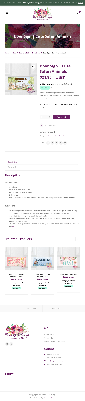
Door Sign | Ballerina (68, 274)
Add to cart (61, 117)
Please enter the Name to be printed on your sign (58, 105)
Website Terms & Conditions (54, 342)
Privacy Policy (49, 338)
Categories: (43, 136)
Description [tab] (12, 162)
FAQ (13, 226)
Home (7, 53)
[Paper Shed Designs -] (42, 13)
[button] (33, 67)
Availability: (43, 132)
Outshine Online (49, 398)
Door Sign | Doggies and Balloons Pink (16, 275)
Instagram (11, 344)
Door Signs (36, 53)
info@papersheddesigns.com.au (58, 361)
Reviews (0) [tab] (12, 167)
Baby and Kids (24, 53)
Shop (14, 53)
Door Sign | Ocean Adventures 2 (42, 275)
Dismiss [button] (80, 3)
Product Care (48, 334)
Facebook (7, 344)
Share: (42, 143)
